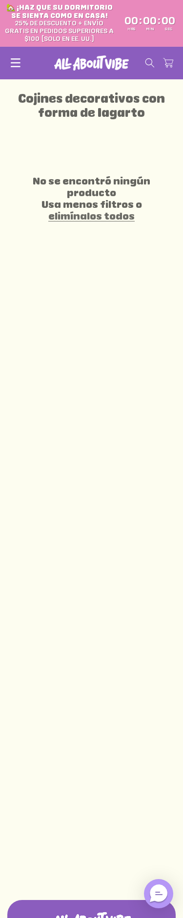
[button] (15, 63)
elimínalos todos (91, 216)
